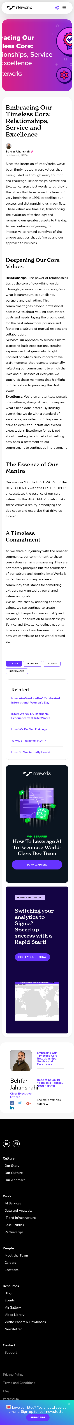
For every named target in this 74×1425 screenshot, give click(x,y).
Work (7, 1196)
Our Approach (15, 1180)
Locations (11, 1270)
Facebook (12, 1103)
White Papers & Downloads (25, 1322)
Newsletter (13, 1329)
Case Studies (14, 1225)
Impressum (11, 1399)
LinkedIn (12, 1107)
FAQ (6, 1391)
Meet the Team (16, 1255)
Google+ (28, 1103)
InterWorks (20, 8)
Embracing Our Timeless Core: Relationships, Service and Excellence (47, 1058)
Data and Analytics (18, 1210)
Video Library (14, 1315)
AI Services (13, 1203)
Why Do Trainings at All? (28, 741)
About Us (32, 663)
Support (11, 1352)
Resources (11, 1286)
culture (52, 663)
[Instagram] (16, 1146)
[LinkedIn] (7, 1146)
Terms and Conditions (19, 1383)
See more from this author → (49, 1102)
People (8, 1248)
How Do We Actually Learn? (30, 752)
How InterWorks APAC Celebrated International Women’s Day (35, 700)
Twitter (20, 1103)
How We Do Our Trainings (29, 729)
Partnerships (14, 1232)
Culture (9, 1158)
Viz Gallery (13, 1307)
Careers (10, 1262)
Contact (9, 1345)
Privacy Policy (13, 1375)
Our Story (12, 1165)
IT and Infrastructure (20, 1218)
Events (10, 1300)
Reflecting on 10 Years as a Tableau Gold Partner (50, 1082)
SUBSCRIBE (37, 1417)
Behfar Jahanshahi (18, 151)
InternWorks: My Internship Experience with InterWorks (30, 716)
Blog (8, 1293)
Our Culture (14, 1173)
